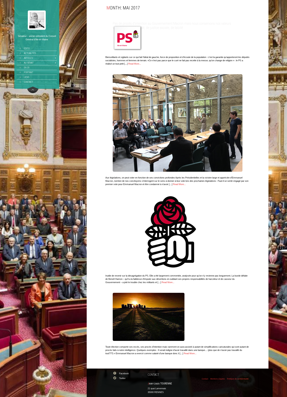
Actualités (30, 53)
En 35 (26, 67)
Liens (26, 77)
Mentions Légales (217, 379)
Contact (28, 82)
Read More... (134, 63)
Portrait (28, 72)
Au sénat (29, 62)
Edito (27, 48)
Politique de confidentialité (238, 379)
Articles (28, 58)
